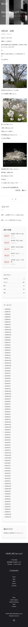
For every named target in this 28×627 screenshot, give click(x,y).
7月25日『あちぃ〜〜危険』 (17, 260)
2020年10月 (8, 488)
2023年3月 (8, 414)
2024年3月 (8, 383)
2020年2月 (8, 509)
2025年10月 (8, 334)
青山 (5, 292)
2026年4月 (8, 319)
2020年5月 (8, 501)
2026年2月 (8, 324)
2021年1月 (8, 481)
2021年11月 (8, 455)
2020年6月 (8, 499)
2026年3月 (8, 322)
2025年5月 (8, 347)
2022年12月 (8, 422)
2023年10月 (8, 396)
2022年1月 (8, 450)
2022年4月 (8, 442)
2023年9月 (8, 399)
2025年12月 (8, 329)
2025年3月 (8, 352)
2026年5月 (8, 317)
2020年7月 (8, 496)
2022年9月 (8, 429)
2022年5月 (8, 440)
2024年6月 (8, 375)
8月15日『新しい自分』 (17, 240)
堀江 (5, 285)
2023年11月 (8, 393)
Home (3, 16)
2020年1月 (8, 511)
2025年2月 (8, 355)
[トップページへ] (4, 3)
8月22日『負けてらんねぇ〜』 (17, 234)
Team (14, 581)
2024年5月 (8, 378)
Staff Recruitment (14, 602)
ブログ (9, 16)
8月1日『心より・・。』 (17, 253)
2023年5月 (8, 409)
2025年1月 (8, 358)
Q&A (14, 604)
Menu (14, 597)
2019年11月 (8, 517)
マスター (14, 16)
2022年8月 (8, 432)
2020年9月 (8, 491)
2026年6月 (8, 314)
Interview (14, 585)
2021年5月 (8, 470)
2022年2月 (8, 447)
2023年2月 (8, 417)
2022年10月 (8, 427)
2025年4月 (8, 350)
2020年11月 (8, 486)
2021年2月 (8, 478)
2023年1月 (8, 419)
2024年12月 (8, 360)
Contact (14, 606)
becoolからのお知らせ (10, 187)
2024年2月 (8, 386)
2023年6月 (8, 406)
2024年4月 (8, 381)
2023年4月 (8, 411)
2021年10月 (8, 458)
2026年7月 (8, 311)
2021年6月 (8, 468)
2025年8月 (8, 340)
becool (6, 278)
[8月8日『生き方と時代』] (7, 249)
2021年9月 (8, 460)
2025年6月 (8, 345)
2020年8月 (8, 493)
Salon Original (14, 599)
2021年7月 (8, 465)
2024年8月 (8, 370)
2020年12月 (8, 483)
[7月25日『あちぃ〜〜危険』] (7, 262)
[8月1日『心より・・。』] (7, 255)
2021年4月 (8, 473)
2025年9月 (8, 337)
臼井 (5, 289)
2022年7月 (8, 434)
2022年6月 (8, 437)
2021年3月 (8, 476)
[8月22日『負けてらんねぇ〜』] (7, 236)
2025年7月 (8, 342)
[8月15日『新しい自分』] (7, 242)
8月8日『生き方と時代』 (17, 247)
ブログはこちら (19, 533)
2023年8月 (8, 401)
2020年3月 (8, 506)
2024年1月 (8, 388)
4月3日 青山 (20, 190)
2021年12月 (8, 452)
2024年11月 (8, 363)
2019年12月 (8, 514)
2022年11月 (8, 424)
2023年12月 (8, 391)
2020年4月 (8, 504)
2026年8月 (8, 309)
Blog (14, 579)
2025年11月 (8, 332)
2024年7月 (8, 373)
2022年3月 (8, 445)
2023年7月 (8, 404)
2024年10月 (8, 365)
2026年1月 (8, 327)
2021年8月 (8, 463)
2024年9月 (8, 368)
